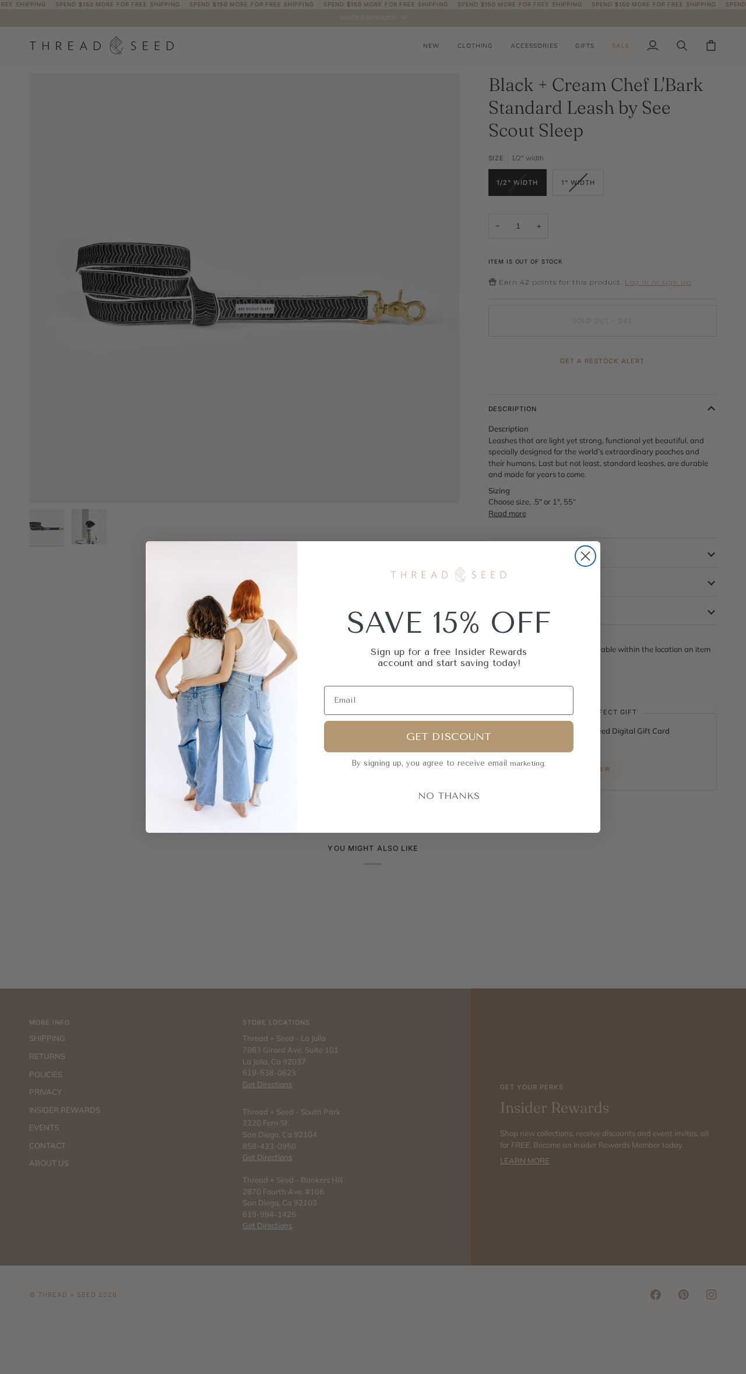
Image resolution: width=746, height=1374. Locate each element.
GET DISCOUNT (448, 736)
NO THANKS (449, 795)
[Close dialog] (585, 556)
